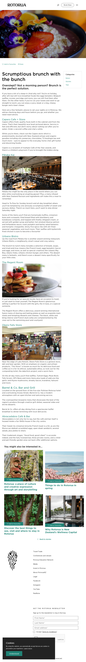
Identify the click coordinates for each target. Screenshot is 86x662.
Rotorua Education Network (43, 560)
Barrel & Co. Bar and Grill (18, 387)
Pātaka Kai (8, 154)
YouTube (36, 589)
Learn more (28, 648)
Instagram (36, 585)
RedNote (36, 593)
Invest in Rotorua (39, 568)
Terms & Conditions (49, 632)
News (68, 78)
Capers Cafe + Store (13, 119)
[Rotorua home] (17, 5)
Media (35, 564)
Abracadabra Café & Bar (16, 416)
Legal (35, 576)
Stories (68, 81)
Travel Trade (37, 551)
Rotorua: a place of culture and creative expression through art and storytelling (20, 487)
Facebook (36, 581)
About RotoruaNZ (39, 572)
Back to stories (45, 539)
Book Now (67, 5)
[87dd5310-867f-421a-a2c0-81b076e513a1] (9, 64)
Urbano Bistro (10, 236)
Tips (67, 85)
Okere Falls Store (12, 325)
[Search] (58, 5)
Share (21, 64)
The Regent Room (12, 262)
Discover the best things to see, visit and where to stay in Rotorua (22, 531)
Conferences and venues (42, 556)
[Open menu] (77, 5)
